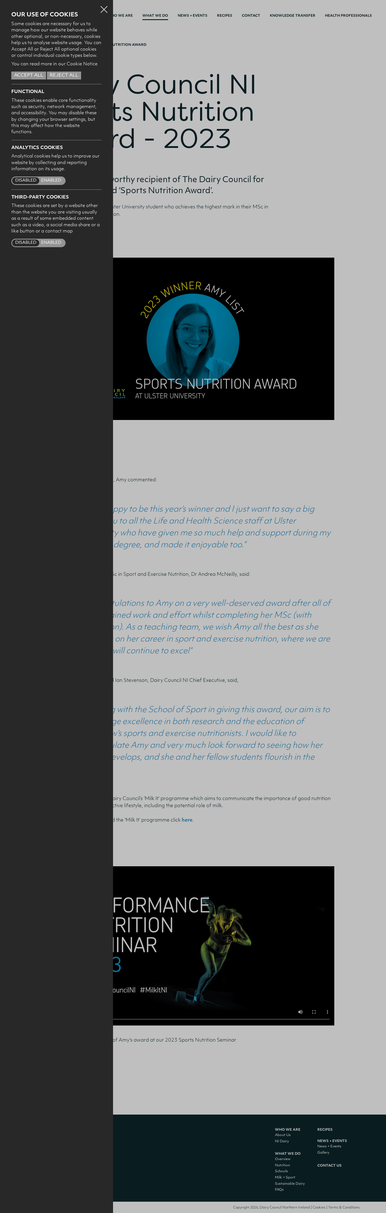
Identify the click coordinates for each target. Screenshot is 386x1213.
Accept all (28, 75)
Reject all (64, 75)
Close (104, 6)
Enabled (51, 180)
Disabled (25, 180)
